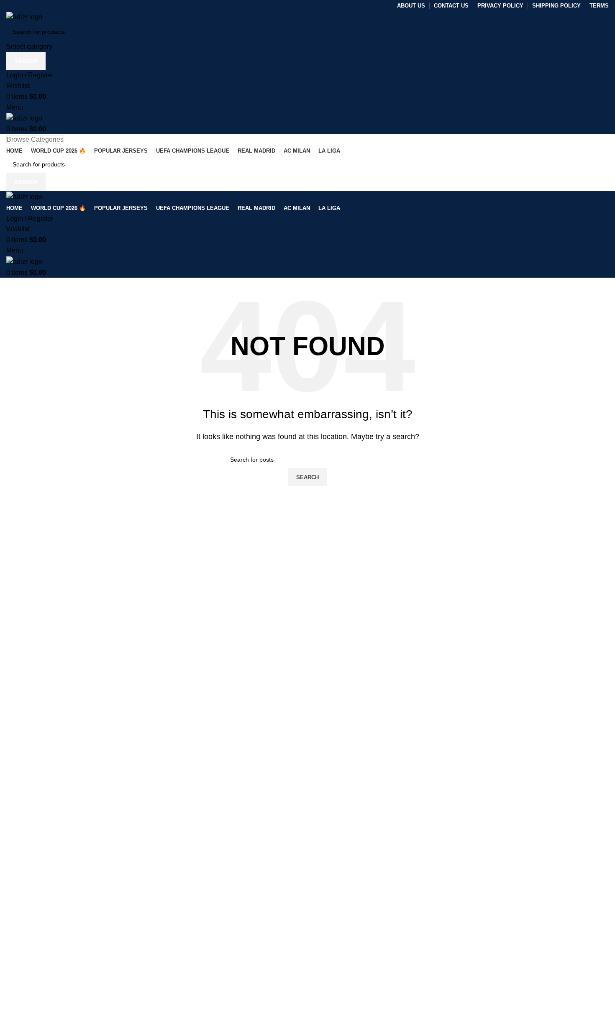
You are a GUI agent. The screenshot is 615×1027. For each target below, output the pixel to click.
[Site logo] (24, 16)
